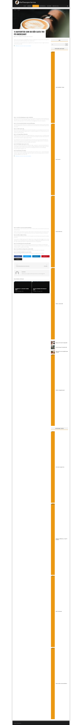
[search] (66, 44)
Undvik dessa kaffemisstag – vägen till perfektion (61, 539)
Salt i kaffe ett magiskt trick (60, 467)
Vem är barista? (58, 159)
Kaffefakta (35, 6)
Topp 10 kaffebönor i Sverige (60, 87)
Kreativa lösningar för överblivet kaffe (61, 347)
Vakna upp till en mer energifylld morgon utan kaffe (62, 352)
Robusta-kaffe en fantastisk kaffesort (61, 683)
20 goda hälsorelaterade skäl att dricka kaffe (22, 266)
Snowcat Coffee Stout (59, 231)
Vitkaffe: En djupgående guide (60, 390)
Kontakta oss (55, 6)
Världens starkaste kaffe (59, 303)
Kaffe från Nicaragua (59, 611)
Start (25, 6)
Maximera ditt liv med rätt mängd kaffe (25, 8)
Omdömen (29, 6)
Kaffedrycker (42, 6)
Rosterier (49, 6)
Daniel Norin (16, 36)
